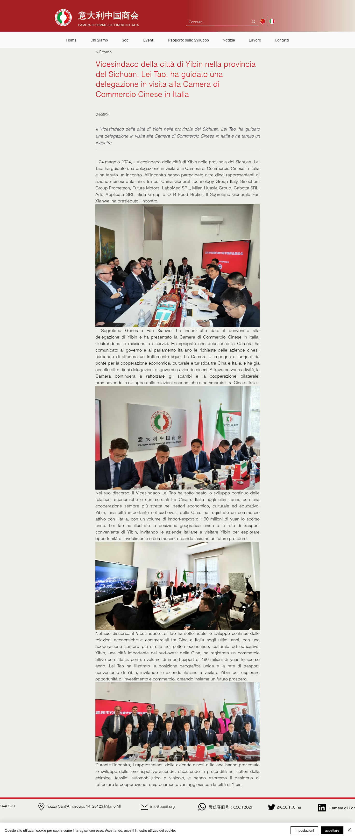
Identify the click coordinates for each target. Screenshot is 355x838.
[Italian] (271, 21)
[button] (99, 38)
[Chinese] (262, 21)
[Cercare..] (253, 22)
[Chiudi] (349, 830)
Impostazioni (304, 830)
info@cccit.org (162, 806)
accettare (332, 830)
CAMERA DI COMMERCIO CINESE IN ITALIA (108, 25)
